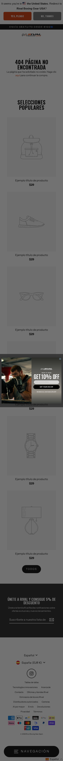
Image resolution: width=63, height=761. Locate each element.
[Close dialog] (60, 358)
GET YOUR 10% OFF (46, 387)
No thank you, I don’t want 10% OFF (46, 391)
